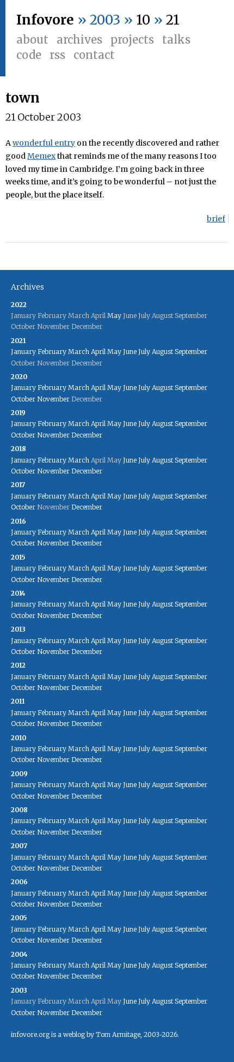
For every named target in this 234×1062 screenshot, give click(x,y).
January (23, 351)
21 (173, 19)
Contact (94, 55)
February (52, 351)
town (22, 97)
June (130, 351)
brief (216, 219)
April (98, 351)
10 (143, 19)
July (144, 351)
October (23, 399)
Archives (79, 39)
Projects (132, 39)
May (114, 315)
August (162, 351)
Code (28, 55)
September (191, 351)
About (32, 39)
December (86, 435)
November (53, 399)
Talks (176, 39)
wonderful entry (44, 143)
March (78, 351)
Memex (41, 156)
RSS (57, 55)
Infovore (45, 19)
